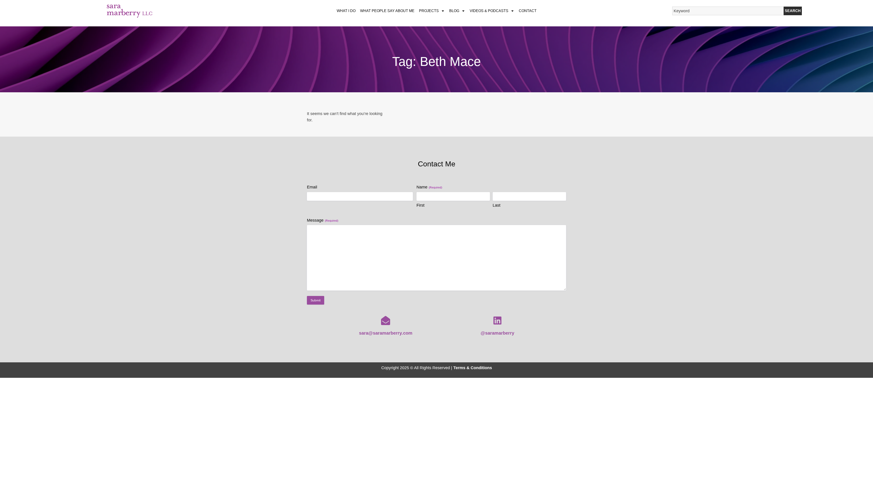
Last (496, 205)
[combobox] (728, 11)
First (420, 205)
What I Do (346, 11)
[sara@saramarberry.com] (385, 320)
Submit (316, 300)
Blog (454, 11)
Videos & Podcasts (489, 11)
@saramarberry (497, 333)
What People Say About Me (387, 11)
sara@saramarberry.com (385, 333)
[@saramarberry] (497, 320)
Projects (429, 11)
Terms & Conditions (472, 367)
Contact (528, 11)
